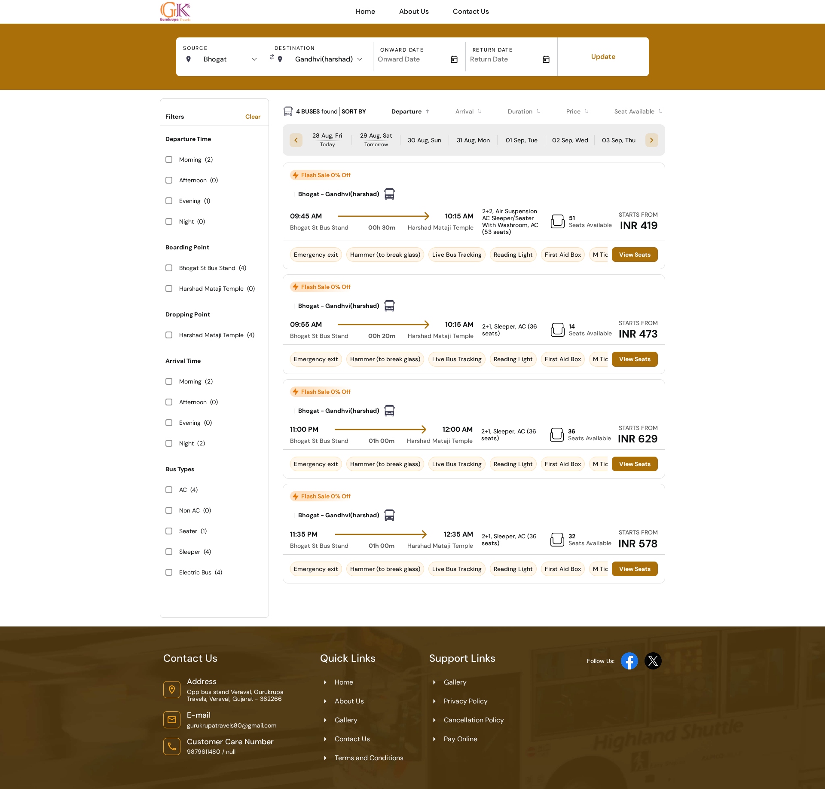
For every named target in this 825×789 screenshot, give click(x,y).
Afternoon (193, 180)
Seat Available (634, 111)
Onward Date (402, 49)
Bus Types (179, 469)
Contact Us (471, 11)
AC (183, 490)
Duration (520, 111)
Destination (295, 48)
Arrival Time (183, 361)
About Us (414, 11)
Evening (190, 201)
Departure (406, 111)
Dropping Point (187, 314)
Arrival (464, 111)
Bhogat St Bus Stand (207, 268)
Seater (188, 531)
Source (195, 48)
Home (365, 11)
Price (573, 111)
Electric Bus (195, 572)
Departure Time (188, 139)
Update (603, 56)
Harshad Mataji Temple (211, 288)
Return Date (493, 49)
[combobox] (230, 59)
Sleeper (189, 552)
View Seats (635, 254)
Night (186, 221)
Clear (253, 116)
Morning (190, 159)
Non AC (189, 510)
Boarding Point (187, 247)
